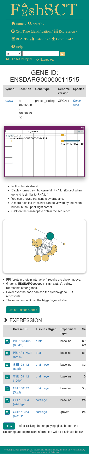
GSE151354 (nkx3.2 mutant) (21, 416)
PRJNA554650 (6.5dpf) (22, 343)
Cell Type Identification (33, 31)
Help (19, 47)
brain (39, 341)
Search (37, 24)
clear (9, 426)
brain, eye (42, 364)
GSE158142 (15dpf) (21, 378)
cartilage (41, 400)
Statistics (41, 39)
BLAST (20, 39)
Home (19, 24)
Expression (66, 31)
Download (63, 39)
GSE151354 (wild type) (21, 402)
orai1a (9, 101)
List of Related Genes (23, 310)
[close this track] (9, 136)
